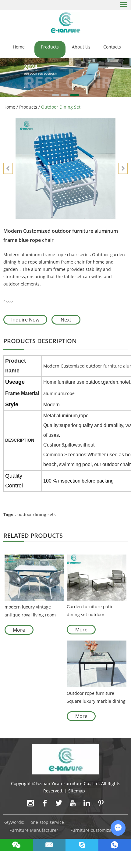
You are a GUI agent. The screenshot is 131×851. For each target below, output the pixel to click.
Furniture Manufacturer (33, 830)
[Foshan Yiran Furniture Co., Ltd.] (66, 22)
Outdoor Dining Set (60, 107)
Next (66, 319)
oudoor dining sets (36, 514)
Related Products (33, 535)
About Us (81, 47)
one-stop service (47, 822)
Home (19, 47)
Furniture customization (94, 830)
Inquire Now (25, 319)
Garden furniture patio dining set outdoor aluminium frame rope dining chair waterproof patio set (91, 611)
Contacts (112, 47)
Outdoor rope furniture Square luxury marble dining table (96, 697)
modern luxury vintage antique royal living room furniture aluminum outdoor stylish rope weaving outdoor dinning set (34, 611)
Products (50, 47)
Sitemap (76, 791)
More (19, 630)
